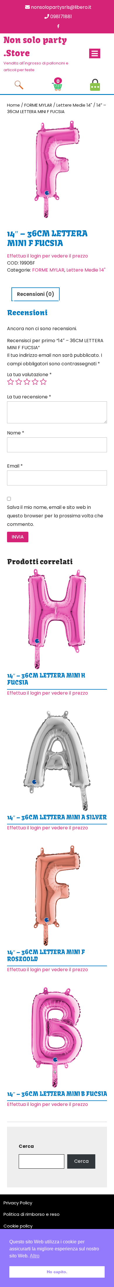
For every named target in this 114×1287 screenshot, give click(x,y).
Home (13, 105)
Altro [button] (34, 1255)
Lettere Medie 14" (74, 105)
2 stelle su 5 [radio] (18, 381)
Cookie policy (18, 1226)
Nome (15, 432)
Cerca (26, 1146)
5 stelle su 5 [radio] (43, 381)
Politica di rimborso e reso (32, 1214)
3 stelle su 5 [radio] (26, 381)
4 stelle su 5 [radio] (35, 381)
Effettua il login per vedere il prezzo (47, 256)
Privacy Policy (18, 1203)
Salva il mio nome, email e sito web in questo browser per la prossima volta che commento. (55, 516)
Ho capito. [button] (57, 1271)
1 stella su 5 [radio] (10, 381)
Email (15, 466)
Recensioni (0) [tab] (35, 294)
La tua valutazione (29, 374)
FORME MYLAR (38, 105)
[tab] (94, 53)
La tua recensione (29, 396)
